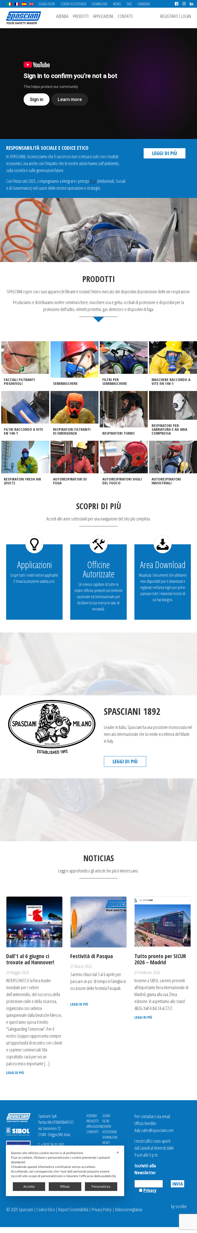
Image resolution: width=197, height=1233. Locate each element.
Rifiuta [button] (65, 1186)
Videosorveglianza (128, 1209)
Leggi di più (164, 153)
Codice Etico (45, 1209)
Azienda (62, 16)
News (117, 3)
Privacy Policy (102, 1209)
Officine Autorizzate (98, 569)
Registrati (169, 16)
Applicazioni (103, 16)
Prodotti (80, 16)
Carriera (143, 3)
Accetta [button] (29, 1186)
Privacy (149, 1190)
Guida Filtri (46, 3)
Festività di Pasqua (91, 956)
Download (99, 3)
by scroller (179, 1206)
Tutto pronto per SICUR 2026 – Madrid (160, 959)
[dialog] (65, 1171)
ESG (93, 181)
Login (186, 16)
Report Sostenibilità (73, 1209)
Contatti (125, 16)
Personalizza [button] (101, 1186)
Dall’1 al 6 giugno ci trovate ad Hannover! (30, 959)
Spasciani (23, 17)
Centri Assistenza (73, 3)
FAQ (129, 3)
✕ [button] (117, 1152)
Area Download (162, 564)
